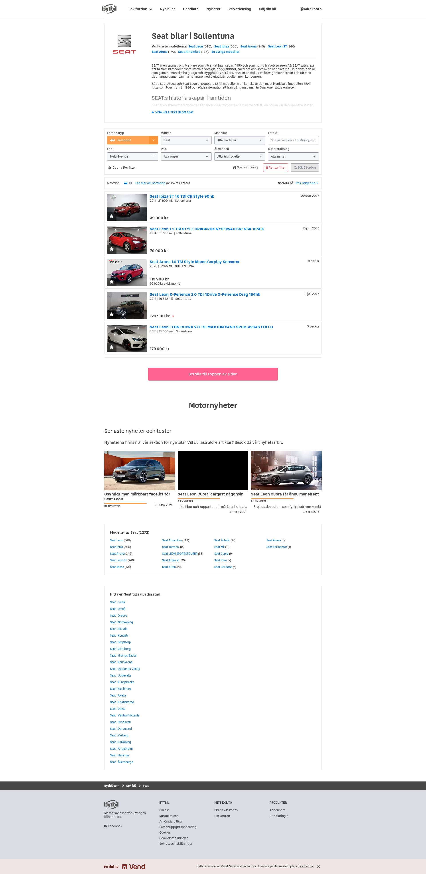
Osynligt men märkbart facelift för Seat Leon (137, 496)
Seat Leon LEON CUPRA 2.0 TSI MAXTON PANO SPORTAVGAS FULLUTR (214, 327)
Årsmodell (221, 149)
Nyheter (214, 9)
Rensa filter (277, 167)
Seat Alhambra (189, 51)
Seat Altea (169, 567)
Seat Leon (195, 46)
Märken (166, 133)
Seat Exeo (220, 560)
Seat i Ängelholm (121, 748)
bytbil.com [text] (111, 804)
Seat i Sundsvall (120, 722)
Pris (163, 149)
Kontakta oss (168, 816)
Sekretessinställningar (175, 844)
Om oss (164, 810)
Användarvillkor (170, 821)
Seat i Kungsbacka (122, 682)
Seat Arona (249, 46)
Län (109, 149)
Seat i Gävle (117, 708)
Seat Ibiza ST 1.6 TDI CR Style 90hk (182, 196)
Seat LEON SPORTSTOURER (179, 553)
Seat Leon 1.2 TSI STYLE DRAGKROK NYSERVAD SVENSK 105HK (207, 229)
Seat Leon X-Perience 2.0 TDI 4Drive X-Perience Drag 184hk (205, 294)
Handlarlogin (278, 816)
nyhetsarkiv (271, 442)
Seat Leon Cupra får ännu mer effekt (285, 494)
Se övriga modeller (225, 51)
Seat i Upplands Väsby (125, 669)
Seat (134, 532)
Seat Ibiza (221, 46)
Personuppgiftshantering (178, 827)
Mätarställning (279, 149)
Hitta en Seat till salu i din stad (135, 594)
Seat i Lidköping (120, 742)
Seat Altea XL (171, 560)
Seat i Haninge (119, 755)
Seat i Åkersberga (121, 762)
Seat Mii (219, 547)
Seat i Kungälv (119, 635)
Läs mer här (306, 866)
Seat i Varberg (119, 735)
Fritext (273, 133)
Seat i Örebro (118, 615)
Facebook (115, 826)
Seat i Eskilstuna (121, 689)
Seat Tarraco (170, 547)
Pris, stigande (305, 183)
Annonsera (277, 810)
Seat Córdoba (223, 567)
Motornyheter (213, 405)
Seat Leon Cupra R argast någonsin (210, 494)
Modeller (220, 133)
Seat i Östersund (121, 728)
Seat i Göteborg (120, 649)
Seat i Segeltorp (120, 642)
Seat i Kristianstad (122, 702)
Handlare (191, 9)
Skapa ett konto (226, 810)
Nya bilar (167, 9)
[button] (111, 216)
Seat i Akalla (118, 695)
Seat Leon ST (277, 46)
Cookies (165, 833)
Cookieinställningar (173, 838)
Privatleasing (240, 9)
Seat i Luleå (117, 602)
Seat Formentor (276, 547)
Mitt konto (313, 9)
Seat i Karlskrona (121, 662)
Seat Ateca (160, 51)
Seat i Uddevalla (120, 675)
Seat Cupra (221, 553)
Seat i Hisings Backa (123, 655)
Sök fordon (137, 9)
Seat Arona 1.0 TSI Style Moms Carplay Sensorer (195, 262)
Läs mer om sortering (150, 183)
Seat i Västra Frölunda (124, 715)
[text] (109, 9)
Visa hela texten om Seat (174, 112)
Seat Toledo (222, 540)
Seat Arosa (273, 540)
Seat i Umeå (117, 609)
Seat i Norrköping (121, 622)
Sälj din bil (267, 9)
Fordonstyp (115, 133)
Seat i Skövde (118, 629)
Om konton (222, 816)
